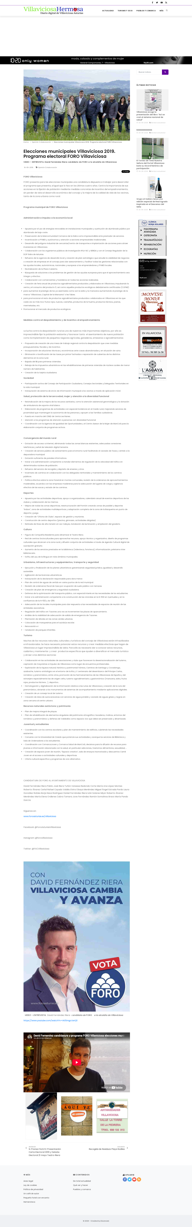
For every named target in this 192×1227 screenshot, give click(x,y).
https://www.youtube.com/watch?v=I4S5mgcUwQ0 (50, 1020)
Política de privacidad (33, 1189)
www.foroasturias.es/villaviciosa (40, 816)
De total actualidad (82, 1181)
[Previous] (26, 104)
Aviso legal (28, 1181)
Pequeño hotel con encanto (36, 1197)
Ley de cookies (30, 1185)
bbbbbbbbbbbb (144, 130)
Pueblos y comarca (146, 11)
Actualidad (108, 11)
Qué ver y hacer (80, 1185)
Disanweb (105, 1221)
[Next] (127, 104)
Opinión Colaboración (47, 167)
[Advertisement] (96, 35)
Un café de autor (31, 1193)
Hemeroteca (29, 1202)
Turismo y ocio (125, 11)
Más (162, 11)
